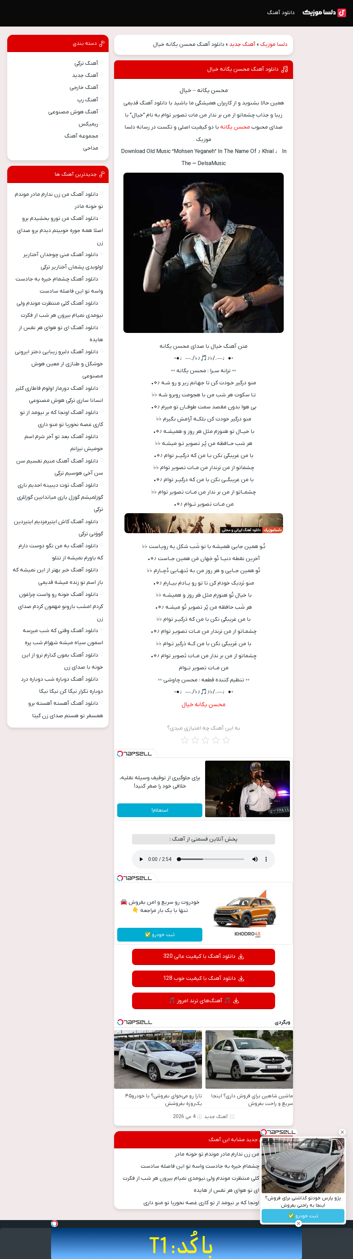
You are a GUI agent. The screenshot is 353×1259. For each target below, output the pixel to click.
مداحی (90, 148)
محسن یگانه (235, 127)
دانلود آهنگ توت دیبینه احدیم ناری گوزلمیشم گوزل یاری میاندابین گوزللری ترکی (60, 497)
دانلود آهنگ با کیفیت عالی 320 (199, 956)
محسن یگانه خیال (203, 705)
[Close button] (342, 1132)
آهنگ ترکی (86, 63)
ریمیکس (88, 124)
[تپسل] (120, 753)
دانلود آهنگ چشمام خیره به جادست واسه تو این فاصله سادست (214, 1166)
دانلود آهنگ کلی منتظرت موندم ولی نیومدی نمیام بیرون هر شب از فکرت (205, 1178)
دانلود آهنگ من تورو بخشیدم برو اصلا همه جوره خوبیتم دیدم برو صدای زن (60, 230)
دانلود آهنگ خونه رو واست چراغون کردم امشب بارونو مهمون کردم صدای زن (60, 606)
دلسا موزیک (274, 44)
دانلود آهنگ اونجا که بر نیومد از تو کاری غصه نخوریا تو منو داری (215, 1202)
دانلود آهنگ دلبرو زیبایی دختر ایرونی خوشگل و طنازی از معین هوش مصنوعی (59, 363)
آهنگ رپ (87, 100)
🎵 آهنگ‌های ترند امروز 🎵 (200, 1000)
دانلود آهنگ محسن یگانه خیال (243, 69)
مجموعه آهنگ (81, 136)
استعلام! (160, 810)
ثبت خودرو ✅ (160, 935)
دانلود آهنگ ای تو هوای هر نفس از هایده (241, 1190)
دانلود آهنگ (281, 12)
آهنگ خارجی (84, 87)
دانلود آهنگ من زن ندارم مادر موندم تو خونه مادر (231, 1154)
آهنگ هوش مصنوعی (73, 112)
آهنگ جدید (242, 44)
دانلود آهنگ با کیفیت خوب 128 (199, 978)
